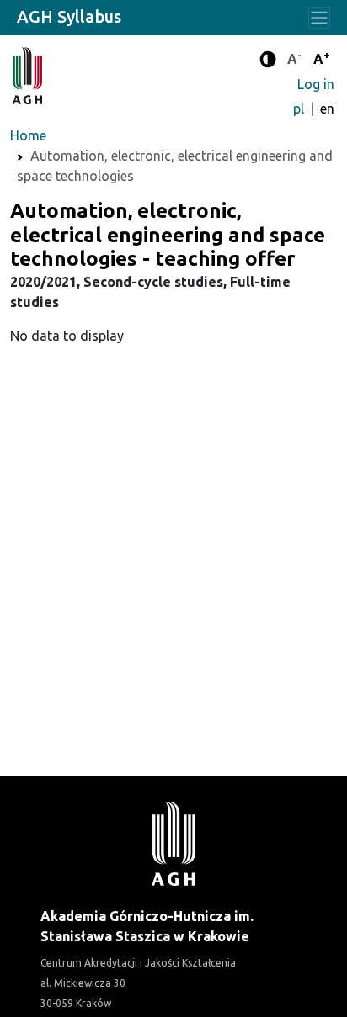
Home (28, 135)
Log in (315, 84)
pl (300, 108)
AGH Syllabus (69, 16)
